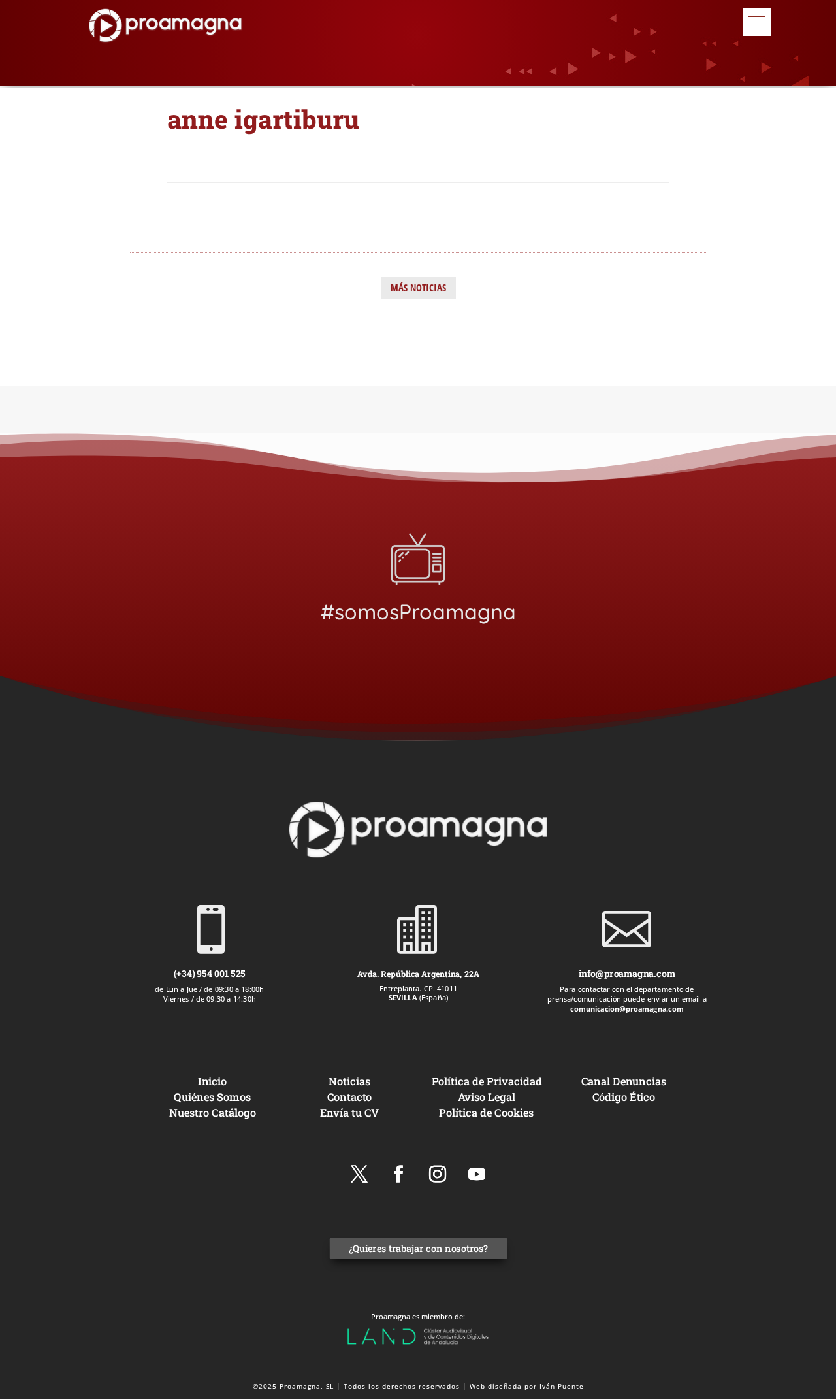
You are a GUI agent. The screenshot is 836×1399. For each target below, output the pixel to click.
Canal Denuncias (623, 1081)
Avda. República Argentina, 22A (418, 973)
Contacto (349, 1097)
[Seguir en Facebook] (398, 1174)
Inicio (212, 1081)
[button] (757, 22)
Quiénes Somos (212, 1097)
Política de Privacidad (487, 1081)
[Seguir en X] (359, 1174)
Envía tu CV (349, 1112)
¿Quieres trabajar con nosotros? (418, 1249)
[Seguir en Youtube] (477, 1174)
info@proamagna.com (626, 973)
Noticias (349, 1081)
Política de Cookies (486, 1112)
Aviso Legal (487, 1097)
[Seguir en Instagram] (438, 1174)
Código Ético (624, 1097)
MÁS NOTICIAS (418, 287)
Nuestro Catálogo (212, 1112)
